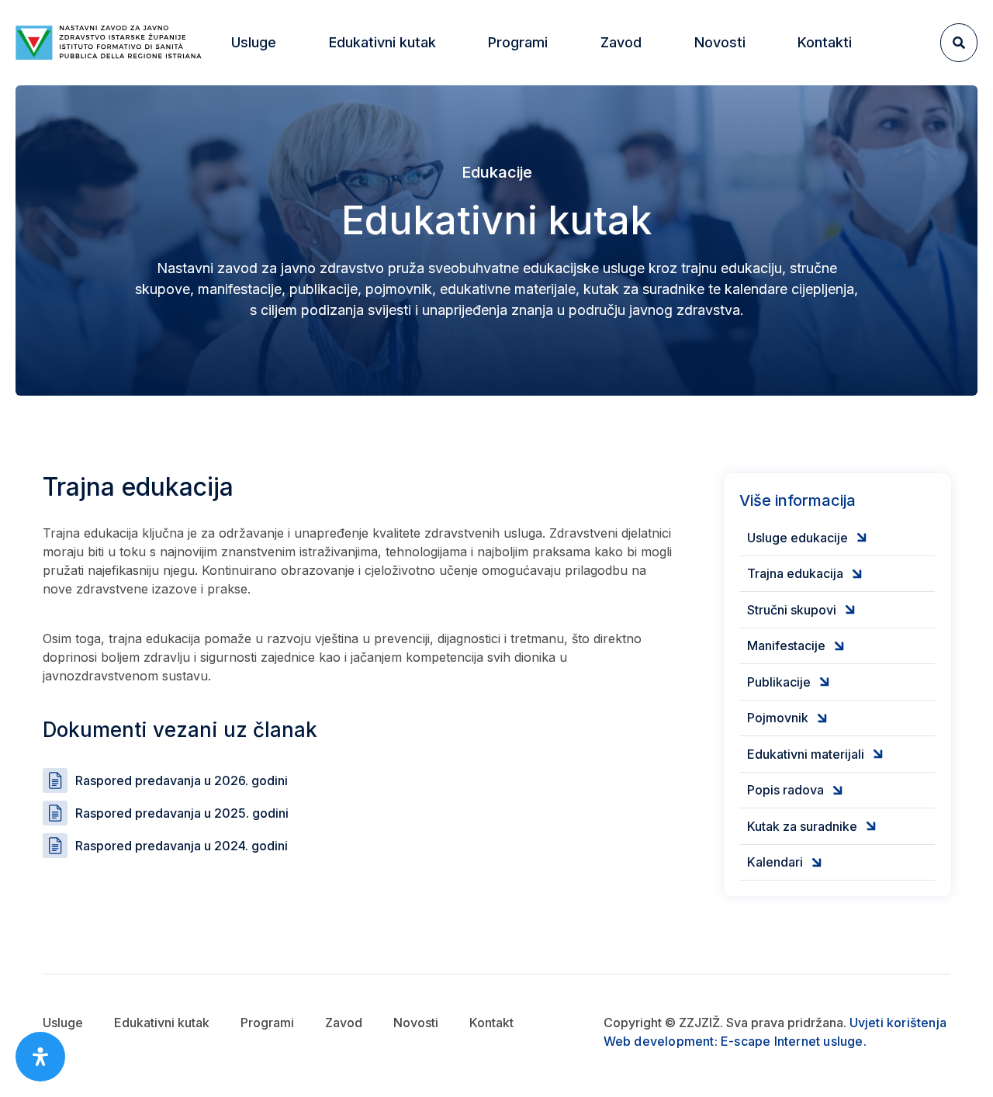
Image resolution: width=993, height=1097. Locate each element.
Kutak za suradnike (813, 826)
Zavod (343, 1022)
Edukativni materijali (817, 754)
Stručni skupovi (803, 609)
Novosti (720, 42)
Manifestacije (797, 646)
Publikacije (790, 681)
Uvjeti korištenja (897, 1022)
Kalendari (786, 862)
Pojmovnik (789, 718)
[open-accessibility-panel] (40, 1056)
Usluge (63, 1022)
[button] (254, 43)
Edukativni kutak (161, 1022)
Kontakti (825, 42)
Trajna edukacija (806, 574)
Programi (267, 1022)
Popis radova (796, 790)
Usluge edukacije (808, 537)
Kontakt (491, 1022)
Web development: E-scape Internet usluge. (735, 1041)
